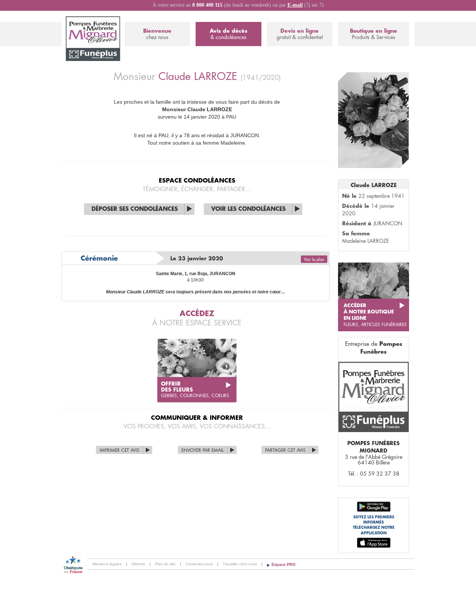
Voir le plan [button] (314, 260)
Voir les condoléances (248, 209)
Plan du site (165, 564)
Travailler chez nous (240, 564)
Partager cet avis (285, 450)
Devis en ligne (300, 34)
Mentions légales (107, 564)
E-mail (295, 5)
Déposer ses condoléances (134, 209)
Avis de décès (228, 34)
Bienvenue (157, 34)
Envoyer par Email (202, 450)
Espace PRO (283, 564)
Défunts (138, 564)
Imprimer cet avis (119, 450)
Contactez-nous (199, 564)
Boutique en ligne (373, 34)
